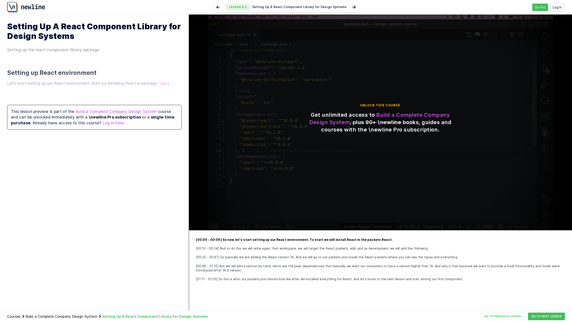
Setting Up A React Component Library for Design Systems (155, 316)
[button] (286, 7)
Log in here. (114, 123)
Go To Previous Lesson (502, 316)
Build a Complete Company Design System (116, 111)
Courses (14, 316)
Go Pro (540, 7)
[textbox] (94, 99)
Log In (557, 7)
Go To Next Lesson (546, 316)
